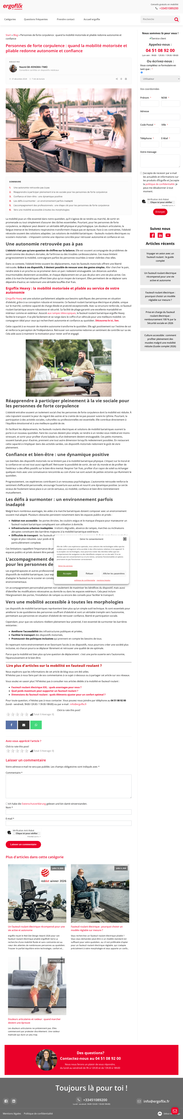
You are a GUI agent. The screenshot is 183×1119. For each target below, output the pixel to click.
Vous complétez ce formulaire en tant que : (158, 67)
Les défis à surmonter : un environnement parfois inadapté (43, 201)
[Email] (23, 725)
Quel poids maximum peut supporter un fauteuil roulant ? (44, 690)
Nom (9, 807)
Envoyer (160, 211)
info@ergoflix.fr (78, 704)
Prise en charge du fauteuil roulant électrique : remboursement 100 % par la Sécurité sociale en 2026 (160, 318)
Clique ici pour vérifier (26, 833)
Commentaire (14, 772)
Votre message (148, 151)
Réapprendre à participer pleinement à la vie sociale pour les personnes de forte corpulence (60, 192)
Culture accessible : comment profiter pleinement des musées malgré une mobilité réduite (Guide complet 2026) (160, 341)
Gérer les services (65, 565)
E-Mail (164, 138)
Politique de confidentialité (38, 1113)
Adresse (144, 111)
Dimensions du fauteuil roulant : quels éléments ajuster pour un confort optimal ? (58, 694)
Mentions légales (12, 1113)
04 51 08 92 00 (160, 50)
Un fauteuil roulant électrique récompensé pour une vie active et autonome (36, 928)
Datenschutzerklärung (34, 803)
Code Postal (146, 124)
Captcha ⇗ (33, 836)
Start (8, 35)
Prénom (144, 97)
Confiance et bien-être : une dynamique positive (38, 196)
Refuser (89, 573)
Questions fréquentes (36, 19)
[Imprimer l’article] (126, 79)
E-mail (10, 818)
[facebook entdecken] (7, 1101)
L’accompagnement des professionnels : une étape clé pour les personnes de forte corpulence (61, 205)
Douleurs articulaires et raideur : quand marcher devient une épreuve (34, 1021)
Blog (15, 35)
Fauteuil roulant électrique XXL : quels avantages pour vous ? (46, 687)
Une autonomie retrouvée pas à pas (32, 187)
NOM (164, 97)
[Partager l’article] (117, 79)
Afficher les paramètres (114, 573)
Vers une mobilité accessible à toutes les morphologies (41, 209)
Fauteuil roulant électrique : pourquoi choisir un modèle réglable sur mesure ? (97, 928)
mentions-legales (103, 580)
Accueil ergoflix (92, 19)
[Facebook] (11, 725)
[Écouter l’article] (121, 79)
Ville (163, 124)
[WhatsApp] (36, 725)
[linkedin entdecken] (14, 1101)
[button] (124, 538)
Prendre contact (65, 19)
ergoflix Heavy (14, 298)
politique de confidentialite (84, 580)
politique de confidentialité (160, 184)
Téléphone (146, 138)
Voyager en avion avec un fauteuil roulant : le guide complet (160, 257)
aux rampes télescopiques (61, 313)
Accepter (67, 573)
